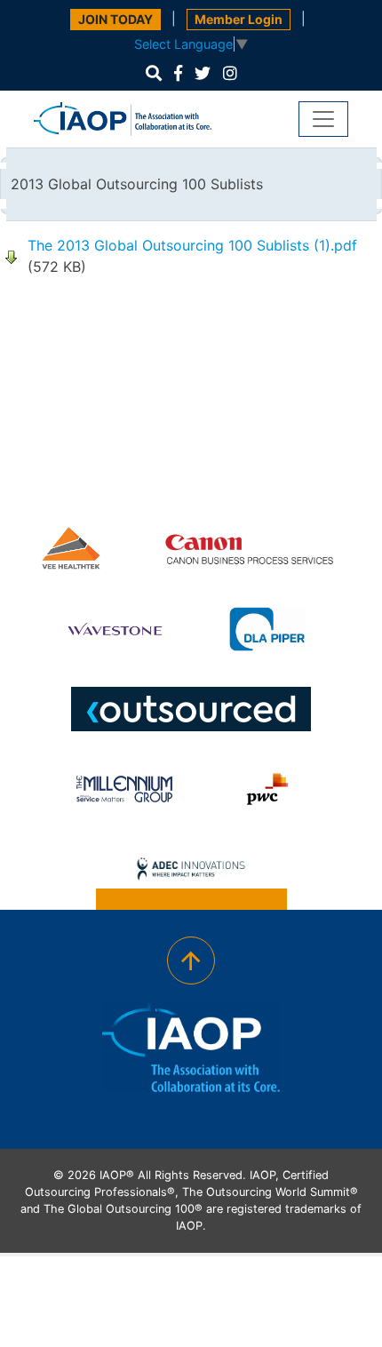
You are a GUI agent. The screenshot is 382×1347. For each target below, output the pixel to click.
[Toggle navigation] (323, 119)
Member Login (239, 19)
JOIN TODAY (115, 19)
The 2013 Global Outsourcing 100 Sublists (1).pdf (192, 245)
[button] (153, 73)
